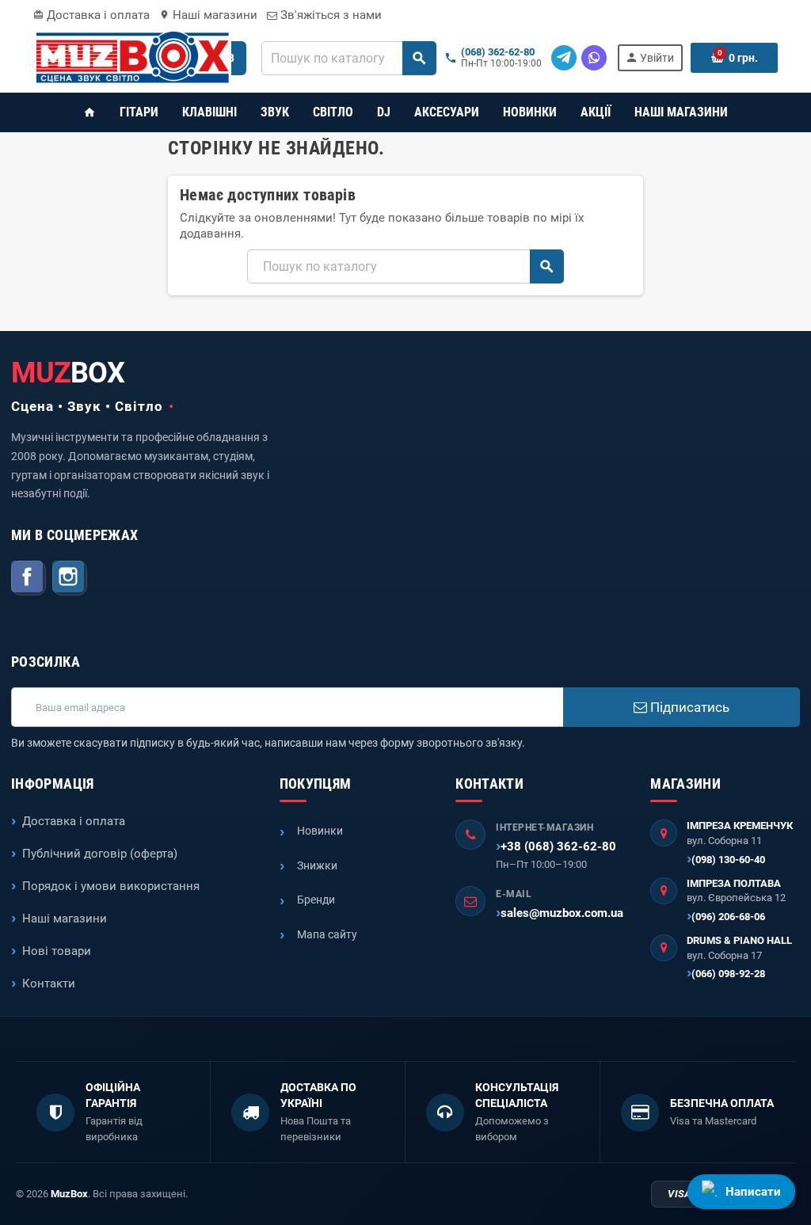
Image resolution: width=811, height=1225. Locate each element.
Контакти (48, 983)
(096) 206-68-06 (728, 917)
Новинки (320, 830)
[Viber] (594, 57)
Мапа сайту (327, 934)
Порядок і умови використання (111, 886)
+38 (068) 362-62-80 (558, 846)
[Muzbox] (132, 57)
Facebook (28, 578)
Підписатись (688, 707)
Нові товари (56, 951)
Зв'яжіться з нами (329, 15)
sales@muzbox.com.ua (562, 913)
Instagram (69, 578)
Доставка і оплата (91, 15)
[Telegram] (564, 57)
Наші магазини (208, 15)
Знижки (317, 865)
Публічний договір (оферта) (99, 853)
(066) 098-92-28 (728, 974)
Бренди (316, 899)
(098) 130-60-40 (728, 859)
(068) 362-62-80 (498, 52)
